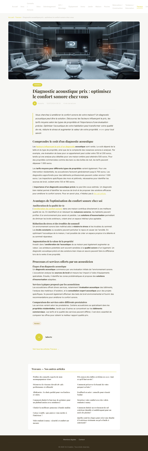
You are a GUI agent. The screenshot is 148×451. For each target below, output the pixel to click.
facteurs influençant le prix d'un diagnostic (55, 146)
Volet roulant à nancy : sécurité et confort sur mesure (51, 421)
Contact (82, 439)
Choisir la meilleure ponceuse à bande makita (51, 407)
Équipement (73, 7)
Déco (39, 7)
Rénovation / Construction (118, 6)
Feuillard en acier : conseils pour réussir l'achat (93, 393)
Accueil (15, 7)
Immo (83, 7)
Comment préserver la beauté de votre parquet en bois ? (93, 385)
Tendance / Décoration (129, 6)
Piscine (107, 7)
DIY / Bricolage (62, 6)
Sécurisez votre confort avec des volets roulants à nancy (92, 401)
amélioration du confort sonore (48, 209)
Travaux (140, 7)
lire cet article (100, 193)
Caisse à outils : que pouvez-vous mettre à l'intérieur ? (50, 414)
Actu (22, 7)
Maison (98, 7)
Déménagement (49, 7)
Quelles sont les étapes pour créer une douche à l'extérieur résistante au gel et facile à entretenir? (95, 420)
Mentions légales (69, 439)
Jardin (90, 7)
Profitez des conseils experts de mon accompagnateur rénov (47, 378)
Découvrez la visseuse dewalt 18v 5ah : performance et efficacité (48, 385)
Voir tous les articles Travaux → (46, 349)
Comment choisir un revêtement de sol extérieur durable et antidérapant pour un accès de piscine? (94, 410)
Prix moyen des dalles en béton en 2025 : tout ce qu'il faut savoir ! (95, 378)
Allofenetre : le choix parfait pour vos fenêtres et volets (51, 393)
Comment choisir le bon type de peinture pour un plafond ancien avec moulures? (51, 401)
